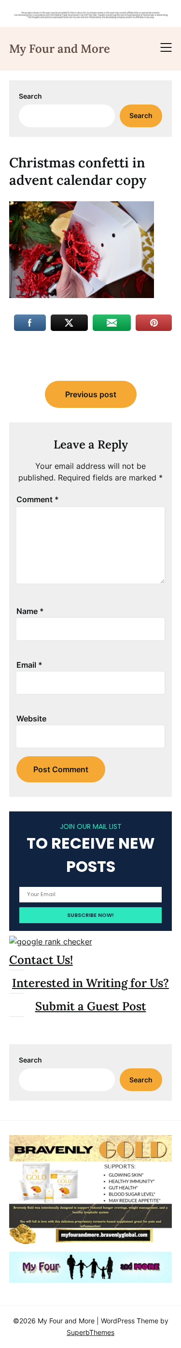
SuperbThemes (90, 1332)
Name (30, 611)
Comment (37, 499)
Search (30, 96)
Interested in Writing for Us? (90, 982)
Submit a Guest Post (90, 1006)
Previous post (90, 394)
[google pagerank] (50, 941)
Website (31, 718)
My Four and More (59, 48)
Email (29, 665)
